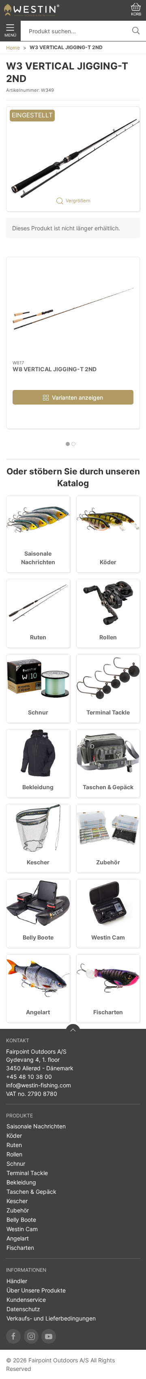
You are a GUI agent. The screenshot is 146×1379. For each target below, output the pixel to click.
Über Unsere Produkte (36, 1290)
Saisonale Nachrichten (36, 1126)
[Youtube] (48, 1336)
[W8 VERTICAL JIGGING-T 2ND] (73, 308)
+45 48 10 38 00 (29, 1076)
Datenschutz (23, 1308)
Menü (10, 35)
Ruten (38, 637)
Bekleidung (38, 787)
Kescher (38, 862)
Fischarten (108, 1012)
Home (13, 48)
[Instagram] (31, 1336)
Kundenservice (26, 1299)
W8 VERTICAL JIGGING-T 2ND (55, 368)
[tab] (68, 444)
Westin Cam (108, 937)
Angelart (38, 1012)
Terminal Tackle (108, 712)
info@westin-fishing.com (38, 1085)
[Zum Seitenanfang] (73, 1031)
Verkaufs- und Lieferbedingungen (51, 1318)
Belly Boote (38, 937)
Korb (136, 14)
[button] (73, 159)
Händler (16, 1280)
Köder (108, 562)
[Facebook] (13, 1336)
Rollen (108, 637)
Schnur (38, 712)
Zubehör (108, 862)
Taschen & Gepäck (108, 787)
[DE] (31, 10)
